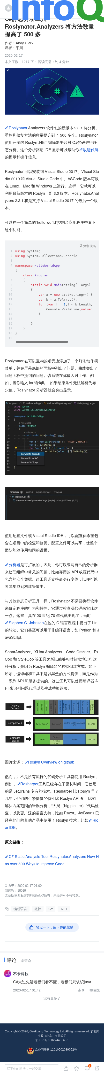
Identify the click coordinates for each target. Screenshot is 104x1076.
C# (50, 909)
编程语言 (20, 909)
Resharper (29, 784)
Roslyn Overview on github (51, 762)
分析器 (14, 564)
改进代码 (90, 149)
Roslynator (18, 128)
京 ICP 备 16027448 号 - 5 (52, 1040)
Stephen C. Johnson (26, 622)
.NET (64, 909)
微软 (37, 909)
